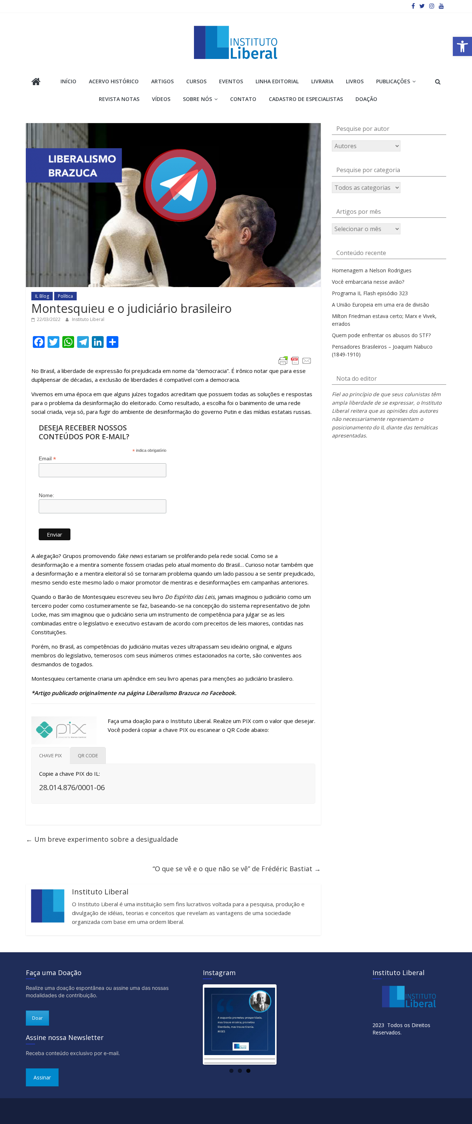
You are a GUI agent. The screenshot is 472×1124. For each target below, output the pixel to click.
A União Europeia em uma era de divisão (380, 304)
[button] (462, 46)
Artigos (162, 81)
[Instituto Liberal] (36, 82)
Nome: (46, 495)
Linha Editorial (277, 81)
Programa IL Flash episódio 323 (370, 293)
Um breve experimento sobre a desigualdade (102, 839)
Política (65, 296)
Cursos (196, 81)
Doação (366, 98)
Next (286, 1024)
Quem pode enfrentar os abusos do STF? (381, 335)
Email (47, 458)
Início (68, 81)
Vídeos (161, 98)
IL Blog (42, 296)
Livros (355, 81)
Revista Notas (119, 98)
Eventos (231, 81)
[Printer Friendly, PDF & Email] (295, 360)
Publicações (393, 81)
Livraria (322, 81)
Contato (243, 98)
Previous (193, 1024)
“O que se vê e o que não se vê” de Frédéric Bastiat (237, 868)
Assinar (42, 1077)
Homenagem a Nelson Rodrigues (372, 270)
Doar (37, 1018)
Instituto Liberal (88, 319)
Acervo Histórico (114, 81)
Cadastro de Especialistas (306, 98)
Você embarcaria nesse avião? (368, 281)
